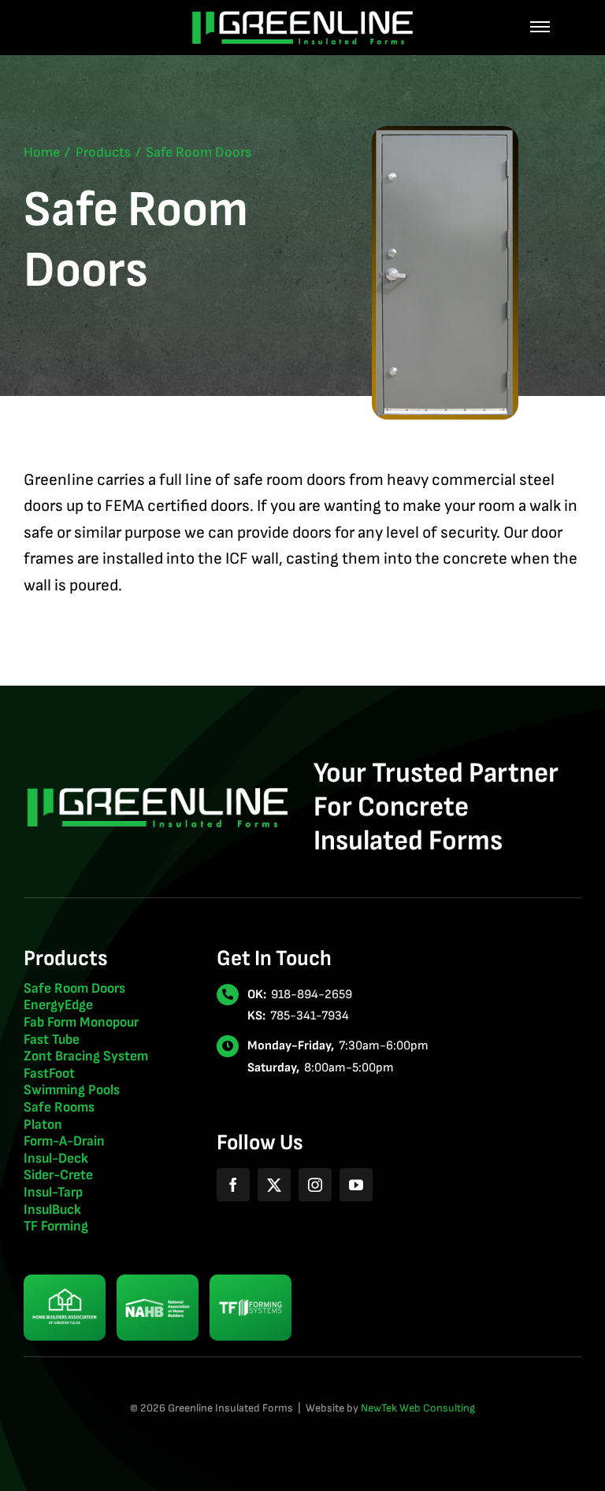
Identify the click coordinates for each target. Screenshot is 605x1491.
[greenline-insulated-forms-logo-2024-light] (302, 16)
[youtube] (356, 1184)
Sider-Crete (58, 1175)
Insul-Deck (56, 1158)
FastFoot (49, 1073)
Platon (43, 1124)
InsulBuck (52, 1209)
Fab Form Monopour (81, 1022)
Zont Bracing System (86, 1056)
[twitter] (274, 1184)
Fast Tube (52, 1039)
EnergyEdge (58, 1005)
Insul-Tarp (53, 1192)
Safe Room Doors (74, 988)
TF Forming (56, 1226)
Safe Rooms (59, 1107)
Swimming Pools (72, 1090)
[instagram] (315, 1184)
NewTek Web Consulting (418, 1408)
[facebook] (233, 1184)
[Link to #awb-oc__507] (540, 27)
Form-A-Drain (64, 1141)
